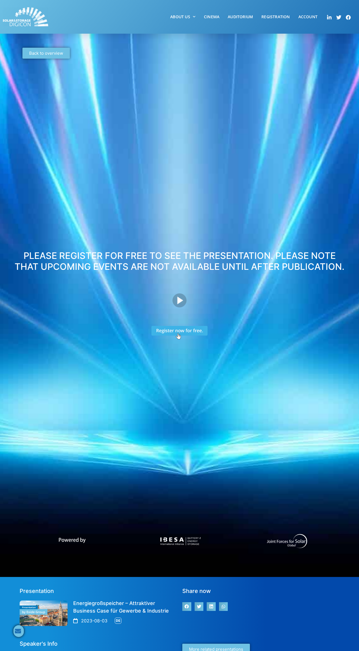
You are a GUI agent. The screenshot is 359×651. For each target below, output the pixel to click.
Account (307, 16)
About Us (180, 16)
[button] (186, 606)
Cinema (211, 16)
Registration (275, 16)
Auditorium (240, 16)
